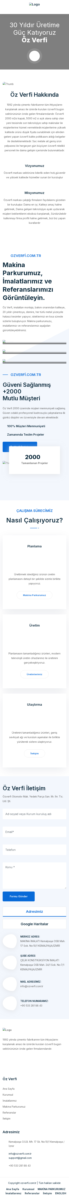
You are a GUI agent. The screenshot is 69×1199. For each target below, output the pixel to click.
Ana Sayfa (9, 1088)
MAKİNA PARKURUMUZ (51, 1189)
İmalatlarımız (10, 1100)
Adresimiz (34, 911)
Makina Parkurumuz (34, 595)
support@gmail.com (20, 1157)
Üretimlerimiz (34, 674)
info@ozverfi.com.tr (20, 1153)
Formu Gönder (19, 896)
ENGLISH (60, 1193)
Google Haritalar (34, 924)
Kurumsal (8, 1094)
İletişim (34, 753)
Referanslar (9, 1112)
